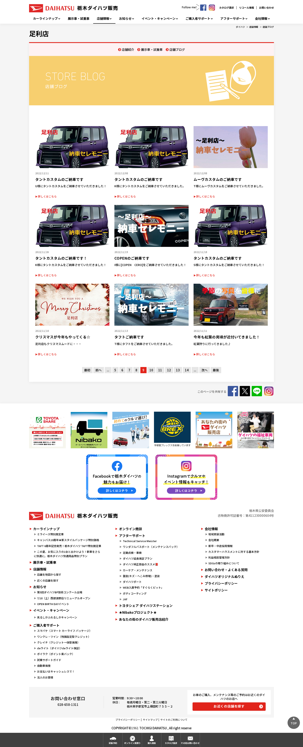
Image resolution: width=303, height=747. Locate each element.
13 (178, 370)
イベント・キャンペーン (158, 18)
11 (160, 370)
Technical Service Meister (140, 541)
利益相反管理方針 (219, 557)
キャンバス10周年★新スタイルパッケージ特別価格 (68, 540)
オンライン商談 (130, 528)
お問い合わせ (266, 7)
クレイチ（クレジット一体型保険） (58, 642)
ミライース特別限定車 (50, 534)
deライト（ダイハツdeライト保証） (59, 648)
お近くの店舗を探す (229, 706)
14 (187, 370)
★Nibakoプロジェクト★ (138, 612)
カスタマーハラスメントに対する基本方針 (233, 552)
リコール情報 (246, 7)
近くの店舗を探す (48, 580)
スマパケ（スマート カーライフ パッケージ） (64, 631)
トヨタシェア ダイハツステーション (146, 605)
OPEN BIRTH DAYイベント (53, 604)
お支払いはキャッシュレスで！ (56, 671)
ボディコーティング (135, 593)
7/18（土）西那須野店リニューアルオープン (63, 598)
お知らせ (125, 18)
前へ (98, 370)
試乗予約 (113, 743)
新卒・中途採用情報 (220, 546)
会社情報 (261, 18)
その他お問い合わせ (190, 743)
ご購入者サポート (198, 18)
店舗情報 (103, 18)
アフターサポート (232, 18)
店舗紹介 (128, 49)
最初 (87, 370)
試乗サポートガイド (49, 660)
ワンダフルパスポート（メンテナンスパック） (151, 547)
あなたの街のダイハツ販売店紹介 (143, 619)
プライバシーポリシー (221, 583)
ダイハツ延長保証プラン (137, 558)
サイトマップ (150, 719)
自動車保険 (43, 666)
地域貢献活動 (216, 534)
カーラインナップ (45, 18)
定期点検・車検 (132, 553)
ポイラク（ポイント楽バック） (56, 654)
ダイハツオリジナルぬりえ (224, 576)
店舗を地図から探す (49, 574)
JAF (125, 599)
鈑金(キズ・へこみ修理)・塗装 (141, 576)
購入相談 (152, 743)
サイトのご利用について (174, 719)
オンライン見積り (132, 743)
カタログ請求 (226, 7)
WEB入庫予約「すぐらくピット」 (143, 587)
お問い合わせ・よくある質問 (226, 569)
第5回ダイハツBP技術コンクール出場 (59, 592)
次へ (204, 370)
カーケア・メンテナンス (137, 570)
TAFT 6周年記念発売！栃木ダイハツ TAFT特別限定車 (69, 546)
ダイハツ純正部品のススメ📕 (140, 564)
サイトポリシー (216, 590)
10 (151, 370)
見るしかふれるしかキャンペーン (57, 617)
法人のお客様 (45, 677)
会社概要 (213, 540)
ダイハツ (240, 26)
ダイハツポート (132, 582)
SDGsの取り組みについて (223, 563)
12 (169, 370)
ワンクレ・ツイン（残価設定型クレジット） (64, 637)
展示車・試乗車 (78, 18)
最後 (216, 370)
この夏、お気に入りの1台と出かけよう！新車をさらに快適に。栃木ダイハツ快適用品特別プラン (67, 554)
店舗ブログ (268, 26)
